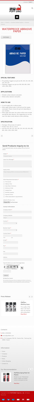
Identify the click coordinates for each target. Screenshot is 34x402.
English (30, 2)
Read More (24, 314)
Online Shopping (6, 361)
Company (4, 353)
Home (2, 22)
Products (7, 22)
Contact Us (5, 363)
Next (32, 296)
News (3, 358)
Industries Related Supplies (17, 22)
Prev (29, 296)
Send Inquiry (6, 37)
